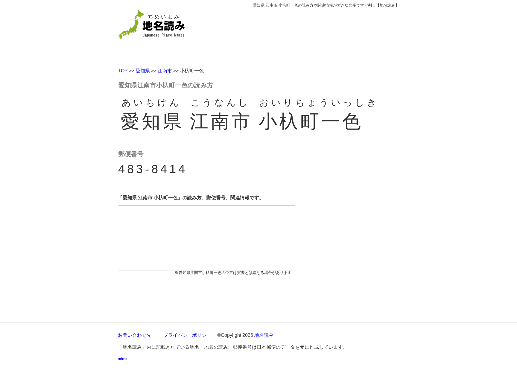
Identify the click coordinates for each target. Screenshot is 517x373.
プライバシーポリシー (187, 335)
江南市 (165, 70)
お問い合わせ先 (134, 335)
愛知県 (143, 70)
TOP (123, 70)
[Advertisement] (302, 35)
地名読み (263, 335)
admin (123, 359)
